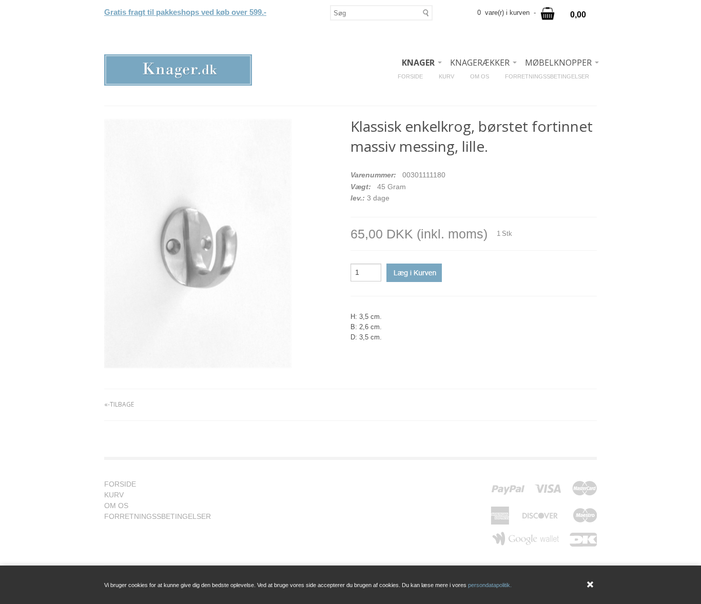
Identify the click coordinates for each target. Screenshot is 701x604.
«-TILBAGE (119, 404)
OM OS (483, 76)
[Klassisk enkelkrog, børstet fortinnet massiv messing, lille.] (197, 243)
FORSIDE (414, 76)
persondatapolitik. (490, 585)
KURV (450, 76)
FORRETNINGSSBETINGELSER (551, 76)
